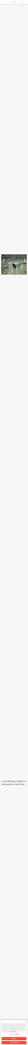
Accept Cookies (14, 1042)
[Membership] (19, 2)
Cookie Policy (13, 1031)
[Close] (26, 1021)
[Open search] (24, 2)
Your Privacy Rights (14, 1034)
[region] (14, 1032)
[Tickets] (22, 2)
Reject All (14, 1038)
